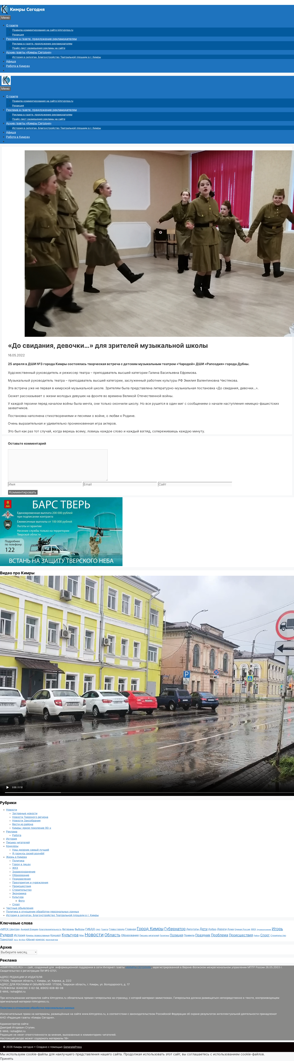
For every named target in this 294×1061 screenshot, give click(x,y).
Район (257, 935)
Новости (11, 809)
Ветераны (68, 929)
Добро (212, 929)
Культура (18, 897)
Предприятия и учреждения (30, 882)
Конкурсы (12, 846)
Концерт (55, 935)
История (11, 838)
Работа (16, 835)
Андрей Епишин (29, 929)
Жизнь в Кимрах (16, 856)
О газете (12, 25)
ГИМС (98, 929)
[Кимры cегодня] (23, 13)
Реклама (11, 831)
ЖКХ (15, 868)
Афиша (11, 61)
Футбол (22, 940)
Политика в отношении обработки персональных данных (42, 911)
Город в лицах (21, 864)
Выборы (80, 929)
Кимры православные (38, 935)
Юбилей (30, 939)
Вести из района (22, 824)
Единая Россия (242, 929)
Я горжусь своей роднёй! (28, 853)
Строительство (22, 889)
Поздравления (21, 878)
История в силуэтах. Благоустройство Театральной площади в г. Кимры (56, 57)
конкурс (40, 939)
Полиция (176, 935)
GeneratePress (72, 1046)
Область (112, 935)
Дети (203, 929)
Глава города (116, 929)
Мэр (81, 935)
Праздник (202, 935)
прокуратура (52, 939)
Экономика (19, 893)
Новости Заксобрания (26, 820)
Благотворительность (50, 929)
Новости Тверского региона (30, 817)
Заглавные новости (24, 813)
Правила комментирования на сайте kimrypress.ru (42, 30)
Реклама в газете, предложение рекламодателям (41, 39)
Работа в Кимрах (18, 66)
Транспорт (6, 939)
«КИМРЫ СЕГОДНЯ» (138, 967)
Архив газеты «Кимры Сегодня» (28, 52)
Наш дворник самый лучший (30, 849)
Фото (21, 900)
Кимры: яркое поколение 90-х (31, 827)
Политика (18, 860)
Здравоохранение (23, 871)
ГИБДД (90, 929)
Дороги (222, 929)
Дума (230, 929)
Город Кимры (150, 928)
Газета (104, 929)
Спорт (16, 904)
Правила (189, 935)
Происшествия (21, 886)
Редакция (18, 34)
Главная (130, 929)
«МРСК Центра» (10, 929)
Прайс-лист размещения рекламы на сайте (38, 48)
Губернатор (175, 928)
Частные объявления (19, 908)
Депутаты (192, 929)
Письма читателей (18, 842)
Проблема (219, 935)
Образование (20, 875)
